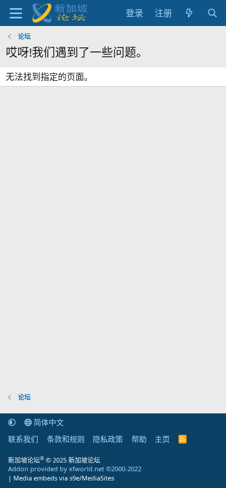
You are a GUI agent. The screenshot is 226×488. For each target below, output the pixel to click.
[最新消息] (189, 13)
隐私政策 (108, 439)
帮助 (139, 439)
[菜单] (16, 13)
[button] (12, 422)
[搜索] (212, 13)
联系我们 (23, 439)
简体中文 (48, 422)
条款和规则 (66, 439)
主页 (162, 439)
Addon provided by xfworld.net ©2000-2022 (74, 468)
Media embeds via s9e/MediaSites (63, 478)
